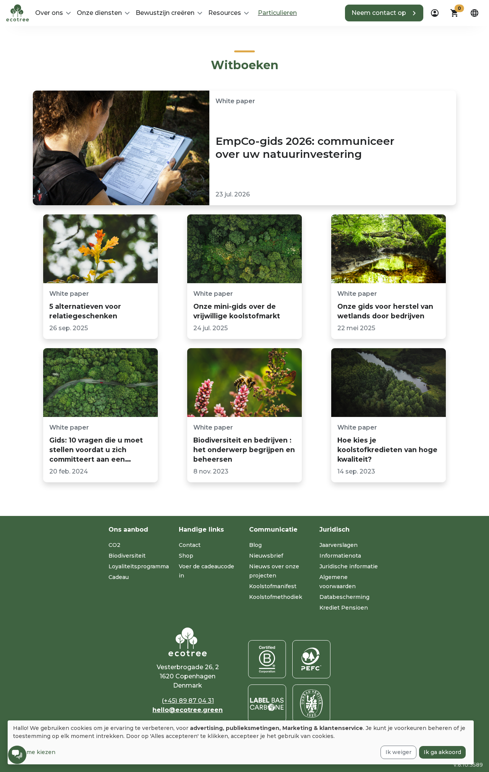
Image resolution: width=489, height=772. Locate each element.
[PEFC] (311, 659)
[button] (384, 13)
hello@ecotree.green (187, 710)
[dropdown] (434, 13)
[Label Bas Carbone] (267, 703)
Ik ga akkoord (442, 752)
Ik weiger (398, 752)
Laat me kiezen (34, 752)
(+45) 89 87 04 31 (188, 700)
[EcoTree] (17, 12)
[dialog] (241, 742)
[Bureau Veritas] (311, 703)
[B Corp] (267, 659)
